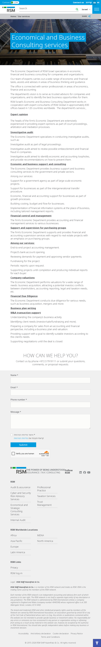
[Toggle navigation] (96, 9)
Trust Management (44, 503)
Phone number (18, 399)
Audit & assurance (20, 487)
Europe (15, 546)
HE (98, 2)
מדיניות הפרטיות (21, 438)
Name (13, 375)
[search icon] (77, 9)
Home (14, 16)
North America (45, 541)
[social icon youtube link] (88, 472)
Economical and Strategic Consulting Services (19, 509)
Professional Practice (44, 489)
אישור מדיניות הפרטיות (23, 434)
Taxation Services (46, 496)
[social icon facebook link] (84, 472)
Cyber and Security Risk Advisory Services (21, 496)
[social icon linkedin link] (80, 472)
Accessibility (23, 633)
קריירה (89, 2)
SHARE (84, 16)
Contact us (78, 2)
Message (15, 411)
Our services (24, 16)
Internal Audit (18, 520)
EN (94, 2)
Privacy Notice (77, 633)
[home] (10, 9)
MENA (40, 535)
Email (13, 387)
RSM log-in (16, 573)
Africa (13, 535)
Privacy (14, 567)
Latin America (18, 552)
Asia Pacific (16, 541)
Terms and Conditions (50, 637)
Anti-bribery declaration (41, 633)
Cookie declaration (61, 633)
